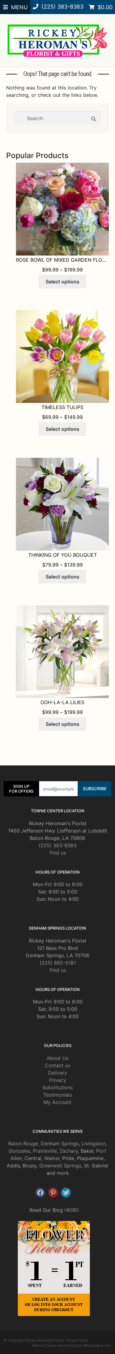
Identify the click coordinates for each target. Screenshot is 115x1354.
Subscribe (94, 788)
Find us (57, 853)
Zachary (68, 1151)
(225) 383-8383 (58, 845)
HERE (70, 1210)
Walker (51, 1158)
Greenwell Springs (60, 1165)
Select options (62, 282)
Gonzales (19, 1151)
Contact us (57, 1065)
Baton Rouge (23, 1143)
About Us (57, 1058)
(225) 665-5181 (58, 963)
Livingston (93, 1143)
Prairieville (45, 1151)
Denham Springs (60, 1143)
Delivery (57, 1073)
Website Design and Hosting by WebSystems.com (71, 1345)
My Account (57, 1102)
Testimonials (57, 1095)
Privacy (57, 1080)
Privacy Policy (77, 1340)
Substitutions (57, 1087)
